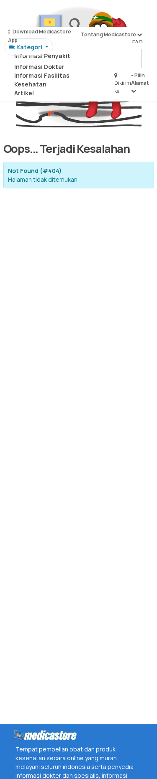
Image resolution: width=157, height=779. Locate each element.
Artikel (24, 93)
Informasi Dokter (39, 67)
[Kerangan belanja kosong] (26, 14)
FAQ (137, 42)
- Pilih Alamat (140, 79)
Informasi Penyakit (42, 56)
